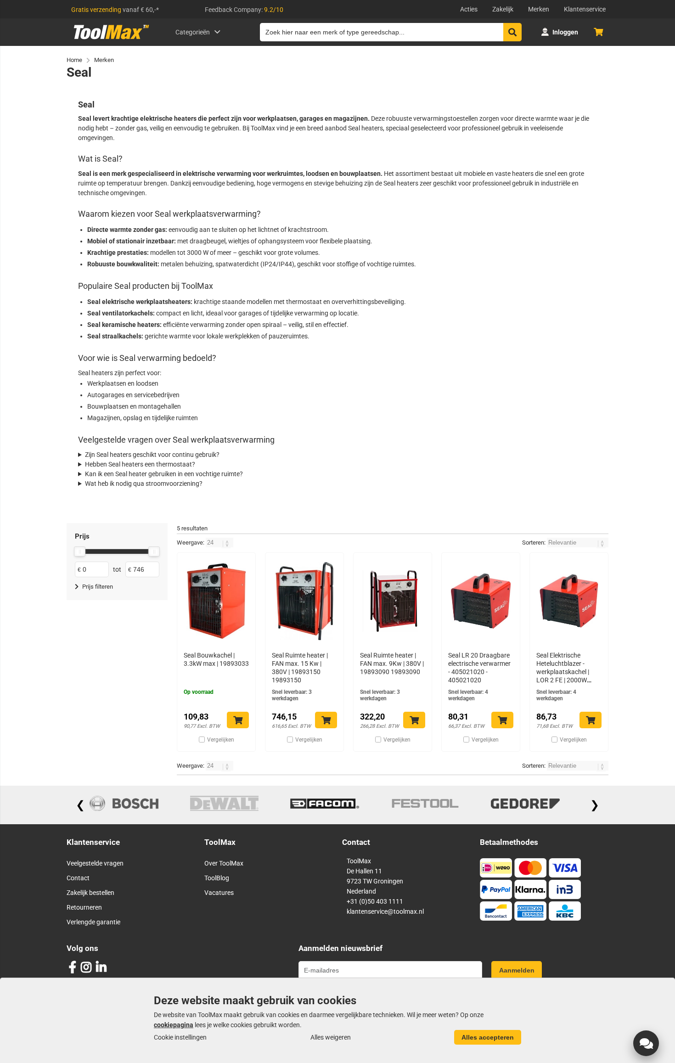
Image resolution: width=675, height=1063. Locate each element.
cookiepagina (173, 1025)
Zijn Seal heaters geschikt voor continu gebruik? (152, 454)
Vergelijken (220, 740)
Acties (469, 9)
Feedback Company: (244, 9)
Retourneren (84, 907)
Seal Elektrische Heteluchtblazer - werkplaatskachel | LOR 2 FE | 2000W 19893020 (562, 672)
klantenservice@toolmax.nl (385, 911)
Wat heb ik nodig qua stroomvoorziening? (143, 483)
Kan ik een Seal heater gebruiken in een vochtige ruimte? (164, 474)
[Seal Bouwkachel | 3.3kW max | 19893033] (216, 601)
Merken (538, 9)
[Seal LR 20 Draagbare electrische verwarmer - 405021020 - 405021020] (481, 601)
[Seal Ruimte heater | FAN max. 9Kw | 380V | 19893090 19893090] (393, 601)
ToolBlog (216, 878)
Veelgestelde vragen (95, 863)
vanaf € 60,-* (115, 9)
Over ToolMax (223, 863)
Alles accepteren (487, 1037)
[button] (646, 1043)
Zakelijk (502, 9)
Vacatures (219, 892)
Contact (78, 878)
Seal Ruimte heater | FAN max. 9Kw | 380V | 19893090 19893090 (392, 663)
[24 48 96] (219, 542)
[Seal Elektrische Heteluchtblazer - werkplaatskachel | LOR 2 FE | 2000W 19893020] (569, 601)
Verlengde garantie (93, 922)
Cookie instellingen (180, 1037)
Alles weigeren (330, 1037)
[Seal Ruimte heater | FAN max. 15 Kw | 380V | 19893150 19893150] (304, 601)
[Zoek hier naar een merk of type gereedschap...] (512, 32)
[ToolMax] (108, 39)
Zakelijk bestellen (90, 892)
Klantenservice (585, 9)
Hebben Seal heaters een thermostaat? (140, 464)
